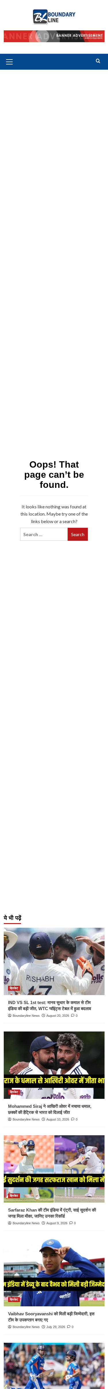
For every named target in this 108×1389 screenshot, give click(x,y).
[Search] (98, 61)
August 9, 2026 (56, 1223)
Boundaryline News (26, 1015)
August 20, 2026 (57, 1015)
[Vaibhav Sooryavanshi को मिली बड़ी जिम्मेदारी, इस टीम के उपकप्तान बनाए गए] (54, 1272)
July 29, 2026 (55, 1327)
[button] (9, 61)
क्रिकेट (14, 988)
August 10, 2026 (57, 1119)
